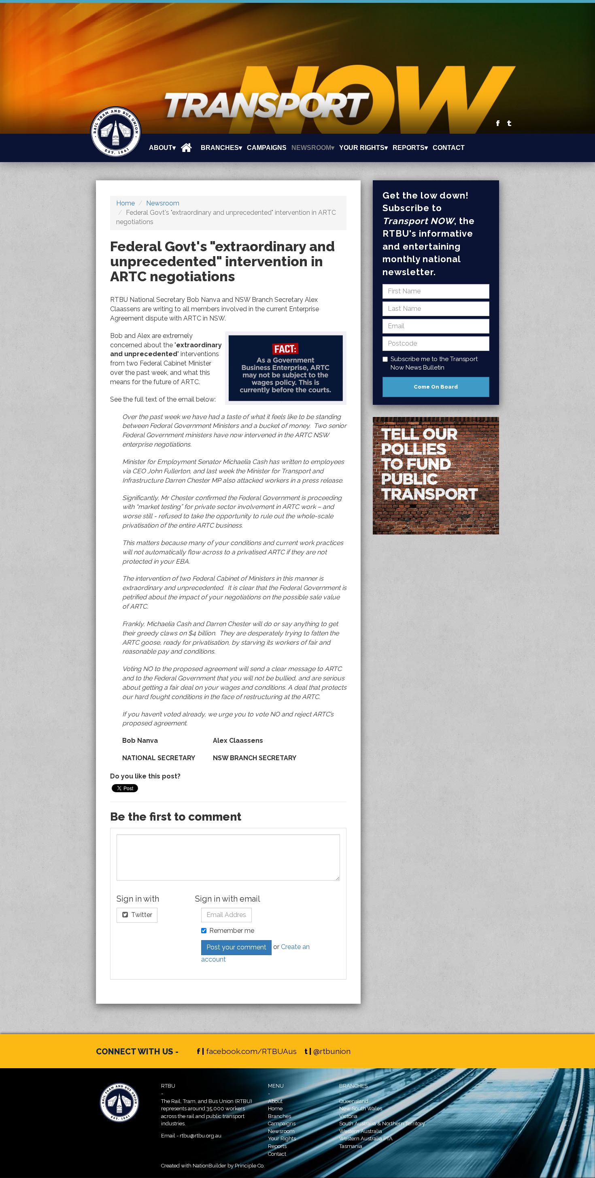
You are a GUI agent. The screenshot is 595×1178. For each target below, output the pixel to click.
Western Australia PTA (366, 1138)
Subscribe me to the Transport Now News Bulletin (434, 363)
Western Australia (360, 1131)
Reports (277, 1146)
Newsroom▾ (312, 147)
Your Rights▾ (363, 147)
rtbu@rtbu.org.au (200, 1136)
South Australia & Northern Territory (382, 1123)
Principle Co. (250, 1166)
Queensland (353, 1101)
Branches (279, 1116)
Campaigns (267, 147)
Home (125, 203)
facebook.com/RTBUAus (251, 1051)
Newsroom (162, 203)
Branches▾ (221, 147)
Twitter (141, 915)
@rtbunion (332, 1051)
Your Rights (282, 1138)
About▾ (162, 147)
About (275, 1101)
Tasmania (350, 1146)
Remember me (231, 930)
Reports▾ (410, 147)
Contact (449, 147)
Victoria (348, 1116)
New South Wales (360, 1108)
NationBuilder (209, 1166)
